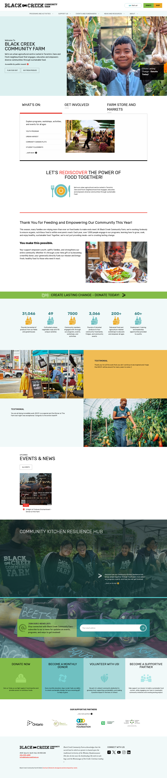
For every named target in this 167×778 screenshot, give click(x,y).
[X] (114, 752)
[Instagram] (124, 752)
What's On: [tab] (31, 105)
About (132, 14)
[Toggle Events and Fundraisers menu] (99, 14)
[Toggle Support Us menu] (70, 14)
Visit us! (134, 5)
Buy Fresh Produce (30, 70)
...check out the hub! (110, 583)
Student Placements (34, 147)
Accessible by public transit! (15, 64)
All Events (26, 467)
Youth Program (32, 131)
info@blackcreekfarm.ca (29, 757)
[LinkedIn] (128, 752)
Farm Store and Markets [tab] (121, 107)
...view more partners (83, 714)
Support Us (63, 14)
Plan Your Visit (12, 70)
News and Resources (113, 14)
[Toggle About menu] (137, 14)
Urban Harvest (32, 136)
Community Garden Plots (36, 142)
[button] (143, 628)
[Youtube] (119, 752)
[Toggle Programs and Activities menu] (53, 14)
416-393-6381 (25, 755)
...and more (30, 153)
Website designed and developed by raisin (63, 768)
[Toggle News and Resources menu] (124, 14)
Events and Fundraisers (86, 14)
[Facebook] (109, 752)
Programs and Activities (40, 14)
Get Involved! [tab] (77, 105)
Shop (158, 5)
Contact (45, 768)
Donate (148, 5)
